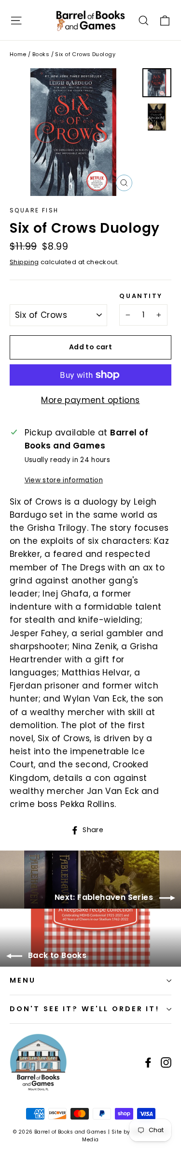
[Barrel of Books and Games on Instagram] (166, 1062)
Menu (23, 980)
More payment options (90, 400)
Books (40, 54)
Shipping (24, 262)
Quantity (140, 295)
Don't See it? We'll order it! (84, 1009)
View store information (64, 480)
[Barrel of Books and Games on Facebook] (148, 1062)
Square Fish (34, 210)
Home (18, 54)
